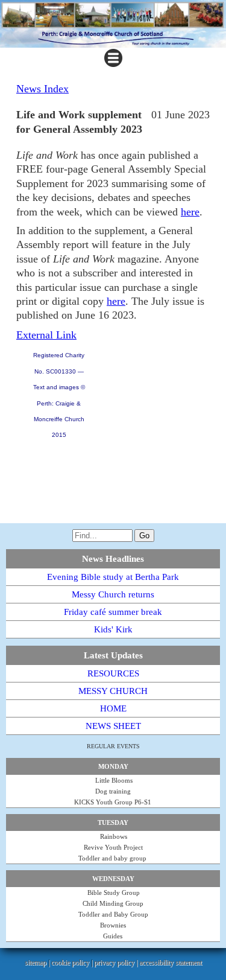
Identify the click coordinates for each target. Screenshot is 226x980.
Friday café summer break (113, 612)
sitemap (35, 962)
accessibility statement (170, 962)
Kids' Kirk (113, 629)
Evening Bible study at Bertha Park (113, 577)
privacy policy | (116, 962)
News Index (42, 89)
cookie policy (70, 962)
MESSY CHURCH (113, 691)
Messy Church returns (113, 594)
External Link (46, 335)
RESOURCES (113, 673)
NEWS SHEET (113, 726)
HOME (113, 708)
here (190, 212)
